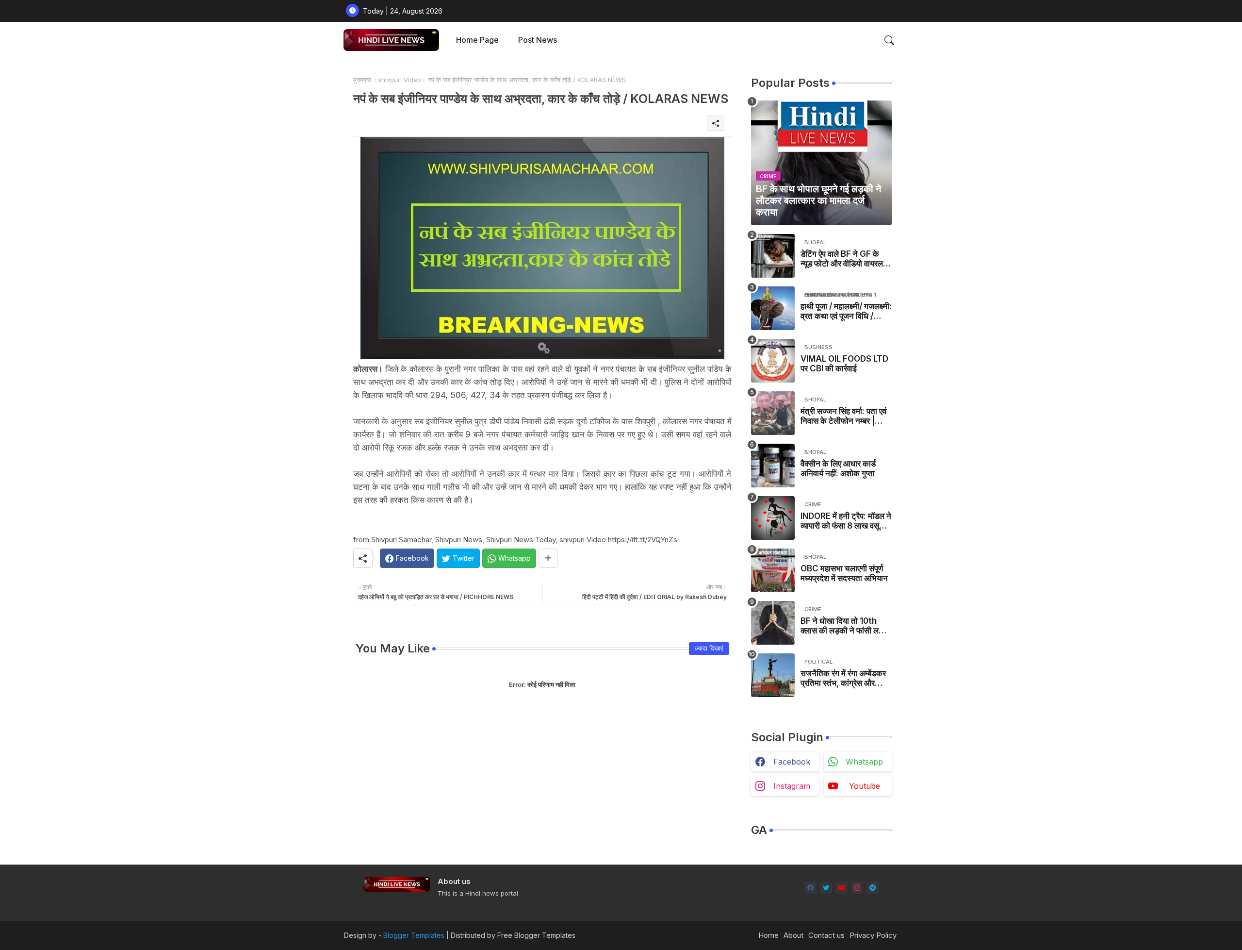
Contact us (826, 935)
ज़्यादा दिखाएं (709, 648)
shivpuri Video (399, 79)
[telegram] (872, 888)
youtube (864, 786)
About (793, 935)
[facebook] (810, 888)
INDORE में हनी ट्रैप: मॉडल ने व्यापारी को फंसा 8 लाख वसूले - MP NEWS (846, 521)
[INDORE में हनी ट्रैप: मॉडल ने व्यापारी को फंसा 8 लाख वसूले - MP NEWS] (773, 518)
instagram (791, 786)
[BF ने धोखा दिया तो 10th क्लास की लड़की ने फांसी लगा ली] (773, 623)
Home (768, 935)
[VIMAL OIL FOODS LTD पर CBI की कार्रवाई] (773, 361)
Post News (537, 40)
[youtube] (841, 888)
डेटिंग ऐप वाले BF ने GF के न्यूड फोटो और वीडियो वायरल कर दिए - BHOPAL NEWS (845, 259)
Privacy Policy (873, 935)
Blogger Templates (413, 935)
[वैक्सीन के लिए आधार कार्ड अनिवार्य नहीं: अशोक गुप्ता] (773, 465)
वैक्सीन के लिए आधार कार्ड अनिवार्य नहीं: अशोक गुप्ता (838, 468)
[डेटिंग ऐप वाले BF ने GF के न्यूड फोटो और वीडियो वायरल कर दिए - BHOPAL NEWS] (773, 256)
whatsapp (864, 762)
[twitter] (826, 888)
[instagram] (857, 888)
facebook (791, 762)
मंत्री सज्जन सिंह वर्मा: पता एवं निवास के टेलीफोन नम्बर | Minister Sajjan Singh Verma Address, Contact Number (843, 416)
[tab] (477, 40)
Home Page (477, 40)
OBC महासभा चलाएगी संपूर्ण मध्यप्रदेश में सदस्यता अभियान (844, 573)
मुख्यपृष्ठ (362, 79)
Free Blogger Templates (536, 935)
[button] (889, 40)
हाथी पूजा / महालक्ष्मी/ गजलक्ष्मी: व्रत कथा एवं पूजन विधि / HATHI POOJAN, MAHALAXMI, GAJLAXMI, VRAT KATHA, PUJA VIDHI (846, 311)
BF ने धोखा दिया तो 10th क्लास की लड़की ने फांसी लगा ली (843, 626)
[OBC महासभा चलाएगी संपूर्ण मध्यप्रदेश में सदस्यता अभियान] (773, 570)
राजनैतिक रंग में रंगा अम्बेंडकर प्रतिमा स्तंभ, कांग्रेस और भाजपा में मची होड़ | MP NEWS (843, 678)
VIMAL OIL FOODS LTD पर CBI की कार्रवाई (844, 363)
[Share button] (548, 558)
